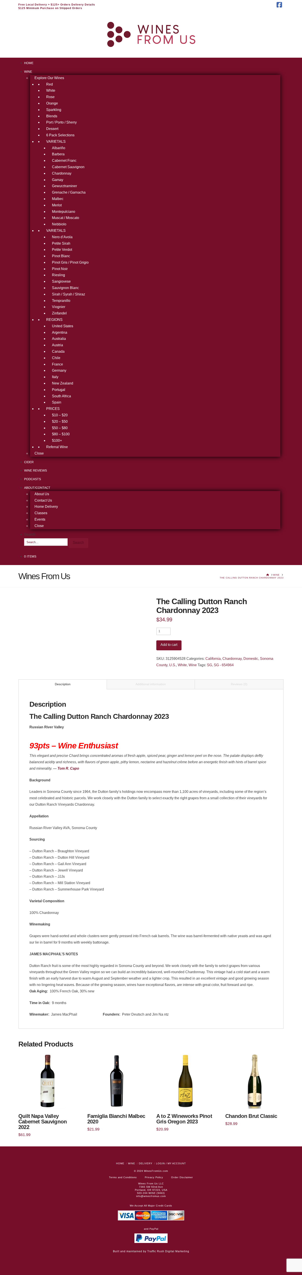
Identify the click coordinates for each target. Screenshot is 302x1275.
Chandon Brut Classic (251, 1116)
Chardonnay (232, 658)
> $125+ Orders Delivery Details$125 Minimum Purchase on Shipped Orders (56, 6)
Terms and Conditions (123, 1177)
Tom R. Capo (68, 768)
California (213, 658)
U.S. (172, 665)
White (182, 665)
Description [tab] (63, 684)
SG (209, 665)
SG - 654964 (224, 665)
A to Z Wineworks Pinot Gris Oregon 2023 (184, 1119)
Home (120, 1163)
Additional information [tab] (151, 684)
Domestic (250, 658)
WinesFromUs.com (156, 1171)
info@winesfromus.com (151, 1196)
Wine (193, 665)
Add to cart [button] (47, 1102)
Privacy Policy (154, 1177)
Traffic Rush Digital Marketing (168, 1251)
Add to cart (169, 645)
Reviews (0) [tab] (239, 684)
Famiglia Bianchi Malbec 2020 (116, 1119)
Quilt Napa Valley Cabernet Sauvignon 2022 (42, 1121)
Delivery (145, 1163)
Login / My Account (171, 1163)
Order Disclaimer (182, 1177)
